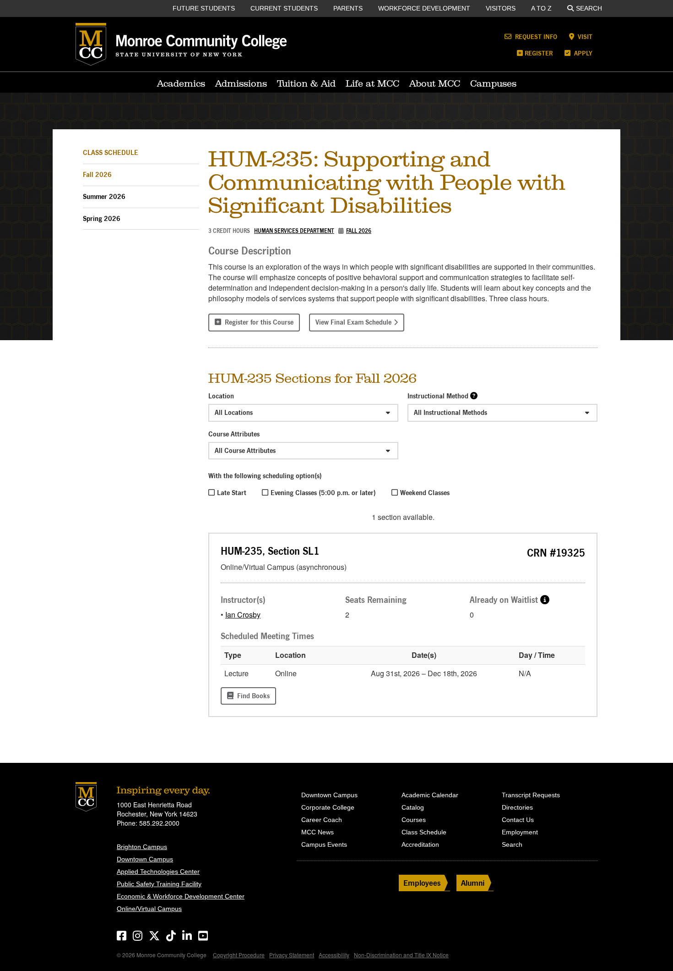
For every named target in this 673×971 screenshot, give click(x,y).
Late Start (231, 492)
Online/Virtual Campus (149, 908)
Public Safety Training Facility (159, 884)
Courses (414, 819)
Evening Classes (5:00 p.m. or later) (323, 492)
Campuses (493, 83)
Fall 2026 (97, 174)
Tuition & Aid (306, 83)
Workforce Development (424, 8)
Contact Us (518, 819)
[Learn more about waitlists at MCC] (544, 600)
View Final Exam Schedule (353, 322)
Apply (582, 53)
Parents (348, 8)
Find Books (251, 695)
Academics (181, 83)
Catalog (413, 807)
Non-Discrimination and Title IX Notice (401, 955)
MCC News (317, 832)
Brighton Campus (142, 846)
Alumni (472, 883)
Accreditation (420, 844)
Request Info (535, 36)
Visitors (501, 8)
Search (589, 8)
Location (221, 396)
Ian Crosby (243, 614)
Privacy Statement (291, 955)
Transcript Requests (531, 795)
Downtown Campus (145, 859)
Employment (520, 832)
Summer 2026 (104, 196)
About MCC (434, 83)
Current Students (284, 8)
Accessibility (334, 955)
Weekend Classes (425, 492)
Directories (517, 807)
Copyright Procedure (239, 955)
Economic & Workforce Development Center (180, 896)
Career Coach (321, 819)
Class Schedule (110, 152)
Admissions (241, 83)
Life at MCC (372, 83)
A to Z (541, 8)
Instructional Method (437, 396)
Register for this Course (257, 322)
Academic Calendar (430, 795)
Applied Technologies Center (158, 871)
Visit (584, 36)
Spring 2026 (101, 218)
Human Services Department (294, 230)
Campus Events (324, 844)
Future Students (204, 8)
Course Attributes (234, 434)
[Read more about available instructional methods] (474, 395)
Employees (422, 883)
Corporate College (327, 807)
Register (539, 53)
